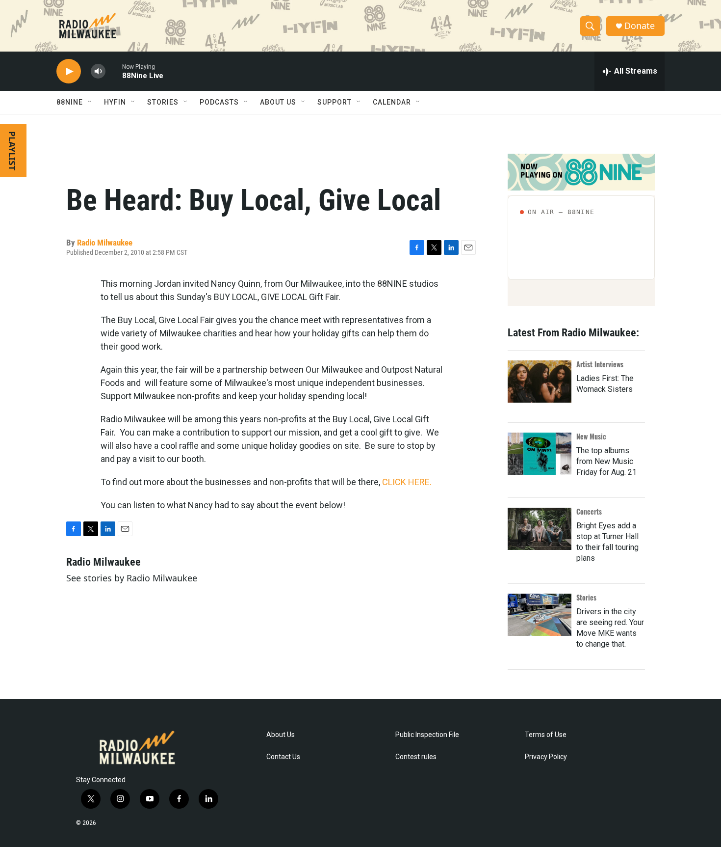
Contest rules (416, 757)
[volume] (98, 71)
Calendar (392, 102)
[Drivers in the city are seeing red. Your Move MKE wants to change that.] (539, 615)
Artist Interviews (599, 364)
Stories (586, 597)
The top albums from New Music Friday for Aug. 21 (606, 461)
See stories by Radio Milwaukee (131, 578)
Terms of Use (545, 734)
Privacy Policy (546, 757)
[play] (69, 71)
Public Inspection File (427, 734)
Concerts (589, 511)
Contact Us (283, 757)
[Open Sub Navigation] (90, 102)
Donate (639, 26)
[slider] (113, 71)
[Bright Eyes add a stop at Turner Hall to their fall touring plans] (539, 529)
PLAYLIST (12, 150)
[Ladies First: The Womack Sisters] (539, 381)
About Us (280, 734)
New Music (591, 436)
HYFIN (115, 102)
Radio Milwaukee (104, 242)
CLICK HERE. (407, 482)
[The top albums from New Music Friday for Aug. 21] (539, 454)
